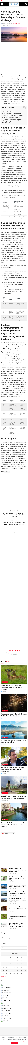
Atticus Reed (7, 985)
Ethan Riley (6, 995)
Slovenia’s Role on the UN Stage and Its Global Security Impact (13, 110)
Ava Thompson (7, 987)
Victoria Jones (7, 1018)
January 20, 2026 (6, 25)
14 (10, 967)
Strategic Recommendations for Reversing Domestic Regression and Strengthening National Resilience (12, 119)
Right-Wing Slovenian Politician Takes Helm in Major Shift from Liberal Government (12, 769)
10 (21, 963)
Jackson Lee (7, 1000)
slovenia (7, 471)
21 (10, 970)
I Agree (14, 1043)
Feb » (6, 976)
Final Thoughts (7, 123)
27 (6, 973)
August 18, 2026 (5, 800)
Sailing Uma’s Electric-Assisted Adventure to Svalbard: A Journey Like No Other (17, 900)
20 (6, 970)
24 (21, 970)
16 (17, 967)
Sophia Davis (7, 1015)
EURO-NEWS (7, 1003)
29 (14, 973)
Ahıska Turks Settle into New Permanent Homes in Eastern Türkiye (16, 878)
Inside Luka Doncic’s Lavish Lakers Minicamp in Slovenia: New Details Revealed (11, 687)
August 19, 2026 (5, 773)
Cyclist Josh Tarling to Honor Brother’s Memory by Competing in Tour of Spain (17, 908)
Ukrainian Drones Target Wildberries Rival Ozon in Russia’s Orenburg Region (17, 870)
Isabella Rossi (7, 998)
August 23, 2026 (5, 691)
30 (17, 973)
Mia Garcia (6, 1005)
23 (17, 970)
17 (21, 967)
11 (25, 963)
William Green (7, 1021)
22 (14, 970)
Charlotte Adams (16, 23)
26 (3, 973)
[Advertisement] (14, 57)
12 (3, 967)
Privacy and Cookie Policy (17, 1041)
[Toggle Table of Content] (23, 107)
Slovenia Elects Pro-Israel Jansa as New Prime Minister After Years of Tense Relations (13, 825)
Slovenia (6, 8)
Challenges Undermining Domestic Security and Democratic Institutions (13, 114)
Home (2, 8)
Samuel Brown (7, 1013)
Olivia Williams (7, 1010)
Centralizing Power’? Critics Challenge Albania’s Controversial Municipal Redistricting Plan (17, 925)
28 (10, 973)
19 (3, 970)
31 (21, 973)
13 (6, 967)
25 (25, 970)
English (6, 833)
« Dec (2, 976)
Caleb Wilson (7, 990)
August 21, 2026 (5, 718)
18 (25, 967)
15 (14, 967)
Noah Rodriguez (7, 1008)
